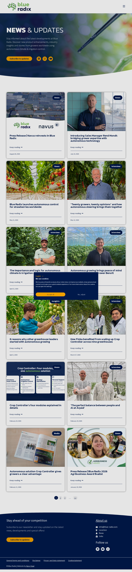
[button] (40, 276)
